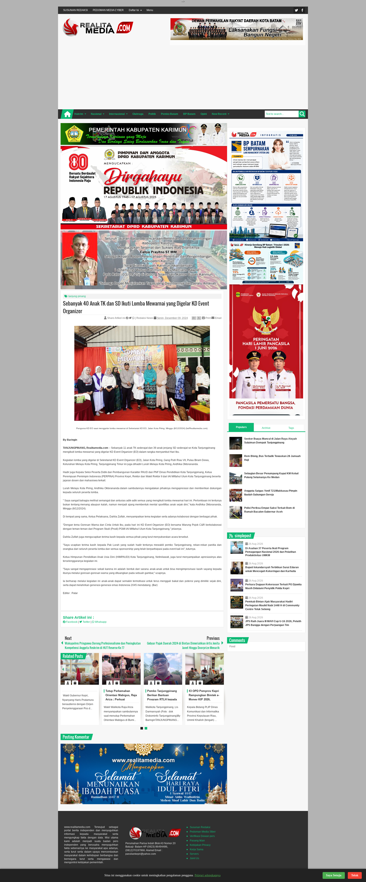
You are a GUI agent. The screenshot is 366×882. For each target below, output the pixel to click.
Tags (291, 428)
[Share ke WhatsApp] (133, 318)
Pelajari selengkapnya (207, 875)
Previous (63, 669)
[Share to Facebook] (83, 672)
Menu (150, 10)
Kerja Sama (196, 849)
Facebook (302, 10)
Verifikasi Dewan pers (202, 836)
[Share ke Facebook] (127, 318)
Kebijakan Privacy (200, 845)
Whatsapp (100, 621)
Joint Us (194, 858)
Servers (194, 853)
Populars (241, 427)
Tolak (354, 875)
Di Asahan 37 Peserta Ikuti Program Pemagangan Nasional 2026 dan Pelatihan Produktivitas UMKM (270, 552)
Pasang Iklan (197, 840)
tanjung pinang (77, 296)
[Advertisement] (237, 76)
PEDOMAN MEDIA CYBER (108, 10)
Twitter (296, 10)
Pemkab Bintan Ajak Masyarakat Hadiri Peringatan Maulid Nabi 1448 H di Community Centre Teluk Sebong (272, 605)
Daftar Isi (134, 10)
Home (67, 114)
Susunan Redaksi (200, 827)
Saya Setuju (333, 875)
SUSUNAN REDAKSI (75, 10)
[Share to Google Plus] (94, 672)
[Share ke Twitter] (130, 318)
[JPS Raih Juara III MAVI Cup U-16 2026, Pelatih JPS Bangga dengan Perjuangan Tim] (236, 622)
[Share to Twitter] (88, 672)
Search (302, 114)
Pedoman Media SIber (203, 831)
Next (221, 669)
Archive (266, 428)
